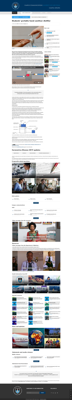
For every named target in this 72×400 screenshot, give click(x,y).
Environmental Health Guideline (20, 297)
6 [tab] (36, 269)
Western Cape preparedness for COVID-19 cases (53, 366)
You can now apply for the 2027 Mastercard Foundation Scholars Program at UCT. (54, 70)
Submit (42, 392)
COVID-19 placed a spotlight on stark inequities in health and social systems (53, 357)
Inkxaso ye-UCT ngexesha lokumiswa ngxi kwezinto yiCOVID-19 (17, 290)
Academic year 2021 (40, 175)
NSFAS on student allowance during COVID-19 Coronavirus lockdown (20, 366)
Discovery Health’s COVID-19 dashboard (37, 316)
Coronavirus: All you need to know (20, 321)
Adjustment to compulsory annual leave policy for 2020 (36, 214)
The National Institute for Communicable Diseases (53, 316)
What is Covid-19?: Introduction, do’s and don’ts (34, 266)
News (19, 12)
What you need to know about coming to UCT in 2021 (36, 210)
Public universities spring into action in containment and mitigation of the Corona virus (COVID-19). (54, 313)
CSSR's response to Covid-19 (36, 302)
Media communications (36, 12)
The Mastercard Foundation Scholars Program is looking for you (53, 39)
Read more (36, 218)
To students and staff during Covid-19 (33, 238)
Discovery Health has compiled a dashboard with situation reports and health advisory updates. (38, 317)
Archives (43, 12)
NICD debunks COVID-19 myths (36, 297)
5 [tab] (39, 240)
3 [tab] (36, 240)
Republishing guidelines (43, 399)
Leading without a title (51, 64)
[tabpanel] (36, 232)
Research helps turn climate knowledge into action (54, 55)
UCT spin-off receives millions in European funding (20, 345)
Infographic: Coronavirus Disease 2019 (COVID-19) (53, 290)
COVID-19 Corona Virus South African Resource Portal (38, 312)
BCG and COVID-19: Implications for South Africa (22, 307)
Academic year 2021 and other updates (52, 210)
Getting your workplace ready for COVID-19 (54, 297)
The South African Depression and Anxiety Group (38, 307)
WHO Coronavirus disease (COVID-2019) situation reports (37, 321)
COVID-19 (14, 175)
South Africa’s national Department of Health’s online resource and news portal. (38, 313)
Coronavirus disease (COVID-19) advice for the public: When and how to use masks (22, 302)
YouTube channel (31, 271)
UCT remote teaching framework (18, 283)
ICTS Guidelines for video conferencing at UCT (36, 282)
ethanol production (39, 63)
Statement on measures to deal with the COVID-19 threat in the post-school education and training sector (37, 366)
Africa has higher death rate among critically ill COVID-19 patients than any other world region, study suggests (20, 357)
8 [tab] (39, 269)
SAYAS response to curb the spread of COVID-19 (54, 307)
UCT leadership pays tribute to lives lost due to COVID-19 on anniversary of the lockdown (37, 357)
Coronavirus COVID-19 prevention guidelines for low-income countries (22, 316)
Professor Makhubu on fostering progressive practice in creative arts (54, 59)
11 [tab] (44, 269)
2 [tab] (34, 240)
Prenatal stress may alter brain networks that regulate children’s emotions (52, 35)
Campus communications (26, 12)
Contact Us (49, 12)
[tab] (36, 202)
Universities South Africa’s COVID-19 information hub (54, 312)
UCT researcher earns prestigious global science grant (53, 43)
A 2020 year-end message (17, 210)
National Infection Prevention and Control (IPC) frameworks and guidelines (54, 302)
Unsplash (13, 48)
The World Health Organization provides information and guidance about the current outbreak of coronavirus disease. (38, 323)
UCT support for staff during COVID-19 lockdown (29, 290)
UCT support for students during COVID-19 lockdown (52, 282)
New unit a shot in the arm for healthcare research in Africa (53, 47)
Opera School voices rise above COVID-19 (52, 335)
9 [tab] (41, 269)
